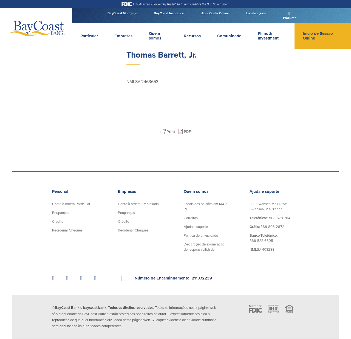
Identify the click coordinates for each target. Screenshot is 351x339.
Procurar (289, 18)
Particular (89, 35)
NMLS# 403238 (262, 249)
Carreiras (191, 218)
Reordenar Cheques (67, 230)
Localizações (255, 13)
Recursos (192, 35)
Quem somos (155, 36)
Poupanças (60, 213)
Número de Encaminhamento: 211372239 (173, 278)
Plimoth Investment (268, 36)
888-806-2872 (267, 227)
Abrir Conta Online (214, 13)
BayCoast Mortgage (122, 13)
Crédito (57, 221)
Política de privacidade (201, 235)
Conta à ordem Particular (71, 204)
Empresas (123, 35)
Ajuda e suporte (196, 227)
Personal (60, 191)
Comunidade (229, 35)
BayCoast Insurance (169, 13)
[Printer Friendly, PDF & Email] (175, 132)
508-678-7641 (270, 218)
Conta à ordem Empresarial (139, 204)
